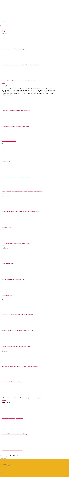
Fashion (3, 245)
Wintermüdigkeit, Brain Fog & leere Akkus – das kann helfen (16, 243)
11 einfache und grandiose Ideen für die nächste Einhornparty (16, 177)
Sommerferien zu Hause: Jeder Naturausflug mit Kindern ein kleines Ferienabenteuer (21, 64)
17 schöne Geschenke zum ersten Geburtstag (12, 450)
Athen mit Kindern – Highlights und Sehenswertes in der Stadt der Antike (19, 80)
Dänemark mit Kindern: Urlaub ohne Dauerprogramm (14, 49)
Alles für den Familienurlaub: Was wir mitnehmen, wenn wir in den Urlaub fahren (20, 211)
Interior (3, 348)
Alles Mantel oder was (7, 295)
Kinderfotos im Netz (6, 227)
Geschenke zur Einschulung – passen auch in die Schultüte (15, 126)
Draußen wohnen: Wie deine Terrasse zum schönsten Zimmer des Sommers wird (20, 366)
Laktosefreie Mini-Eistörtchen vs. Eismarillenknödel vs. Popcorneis (17, 314)
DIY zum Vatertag (6, 161)
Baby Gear (4, 400)
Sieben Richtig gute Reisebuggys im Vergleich (12, 418)
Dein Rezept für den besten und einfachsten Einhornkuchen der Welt (18, 330)
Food (3, 297)
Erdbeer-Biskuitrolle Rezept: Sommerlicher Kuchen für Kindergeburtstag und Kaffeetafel (22, 191)
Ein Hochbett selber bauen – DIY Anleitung (11, 382)
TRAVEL (3, 31)
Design (3, 83)
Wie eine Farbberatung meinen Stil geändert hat (13, 279)
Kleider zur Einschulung (7, 263)
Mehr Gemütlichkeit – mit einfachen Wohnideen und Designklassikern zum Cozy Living (22, 397)
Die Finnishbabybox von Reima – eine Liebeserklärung (14, 434)
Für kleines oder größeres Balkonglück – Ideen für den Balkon (16, 110)
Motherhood (4, 193)
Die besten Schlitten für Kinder (9, 141)
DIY (2, 143)
